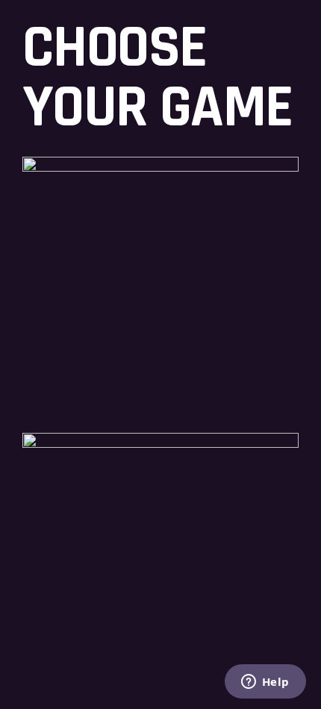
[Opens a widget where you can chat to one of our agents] (265, 683)
